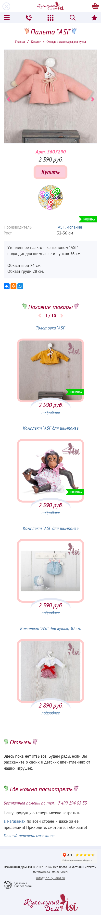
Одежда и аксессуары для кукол (66, 41)
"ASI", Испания (69, 227)
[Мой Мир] (20, 286)
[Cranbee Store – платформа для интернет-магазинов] (18, 885)
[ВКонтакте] (7, 286)
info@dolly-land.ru (50, 878)
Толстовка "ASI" (50, 328)
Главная (20, 41)
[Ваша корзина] (95, 6)
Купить (50, 172)
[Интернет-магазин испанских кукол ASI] (50, 6)
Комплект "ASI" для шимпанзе (50, 428)
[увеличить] (50, 197)
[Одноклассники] (13, 286)
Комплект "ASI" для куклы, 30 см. (50, 628)
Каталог (36, 41)
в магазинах (14, 821)
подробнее (50, 412)
